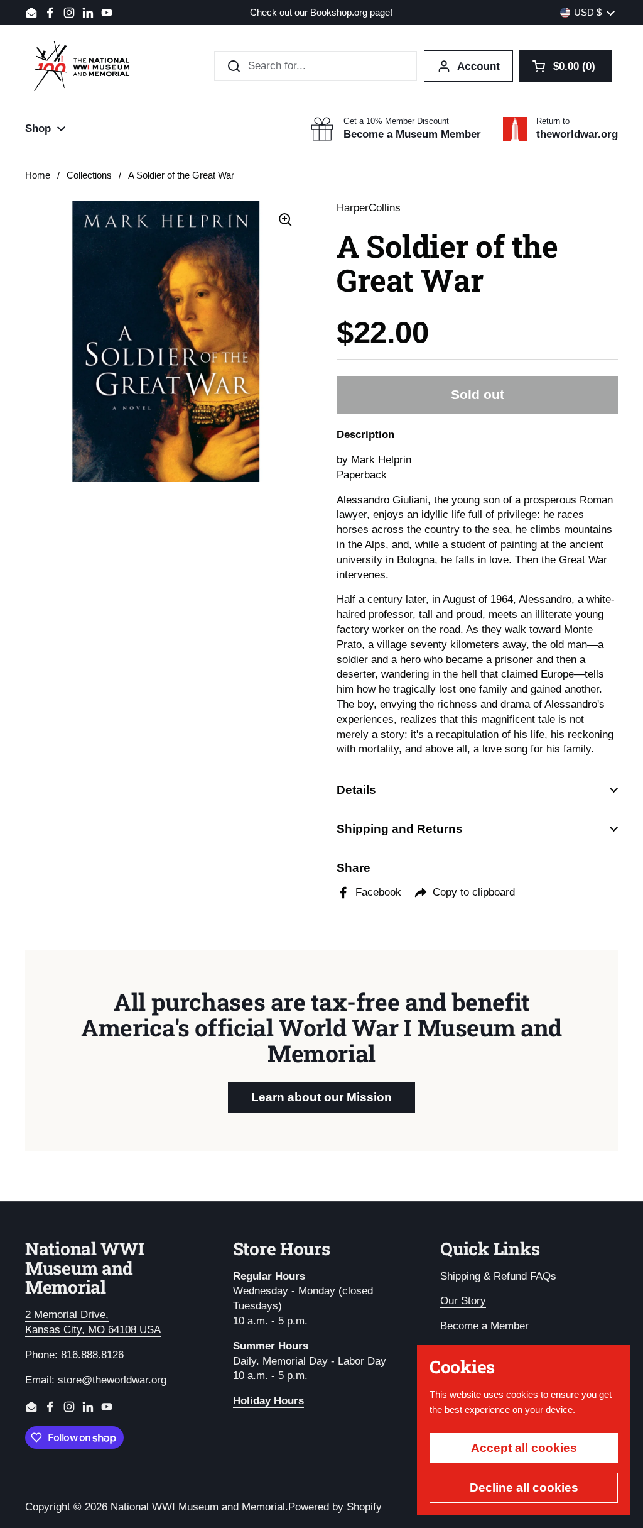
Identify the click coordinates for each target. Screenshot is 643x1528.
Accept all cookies (524, 1447)
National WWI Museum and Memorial (198, 1507)
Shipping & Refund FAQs (498, 1276)
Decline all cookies (524, 1487)
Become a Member (484, 1326)
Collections (89, 175)
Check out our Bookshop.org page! (321, 13)
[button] (565, 66)
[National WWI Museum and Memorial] (81, 66)
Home (37, 175)
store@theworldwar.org (112, 1380)
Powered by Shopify (335, 1507)
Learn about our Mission (321, 1097)
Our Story (463, 1301)
